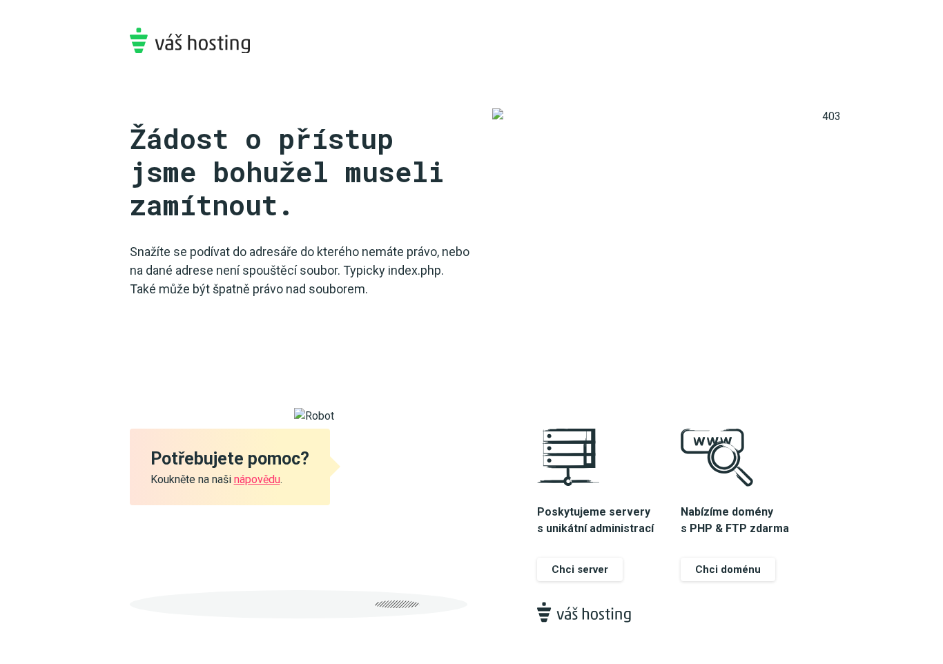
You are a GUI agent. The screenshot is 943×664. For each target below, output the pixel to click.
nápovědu (257, 479)
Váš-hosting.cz (190, 40)
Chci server (580, 569)
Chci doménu (728, 569)
